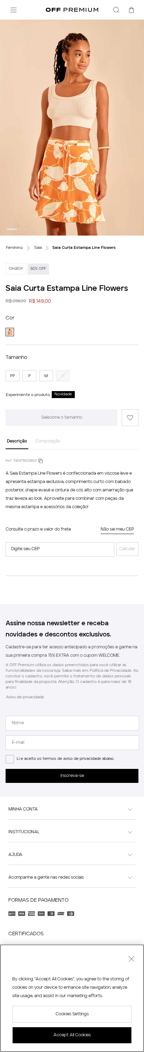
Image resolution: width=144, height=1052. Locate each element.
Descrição (17, 441)
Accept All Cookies (72, 1035)
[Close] (131, 960)
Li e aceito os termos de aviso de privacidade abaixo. (65, 759)
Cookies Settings (72, 1014)
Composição (47, 441)
